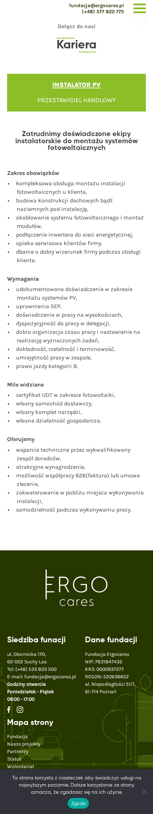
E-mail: (41, 677)
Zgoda (78, 803)
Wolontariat (20, 766)
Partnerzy (17, 751)
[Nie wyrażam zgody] (144, 791)
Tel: (32, 669)
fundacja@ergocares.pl (96, 5)
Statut (14, 759)
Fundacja (17, 736)
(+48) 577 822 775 (103, 12)
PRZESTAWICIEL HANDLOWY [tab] (76, 100)
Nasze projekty (24, 744)
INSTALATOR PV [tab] (76, 85)
